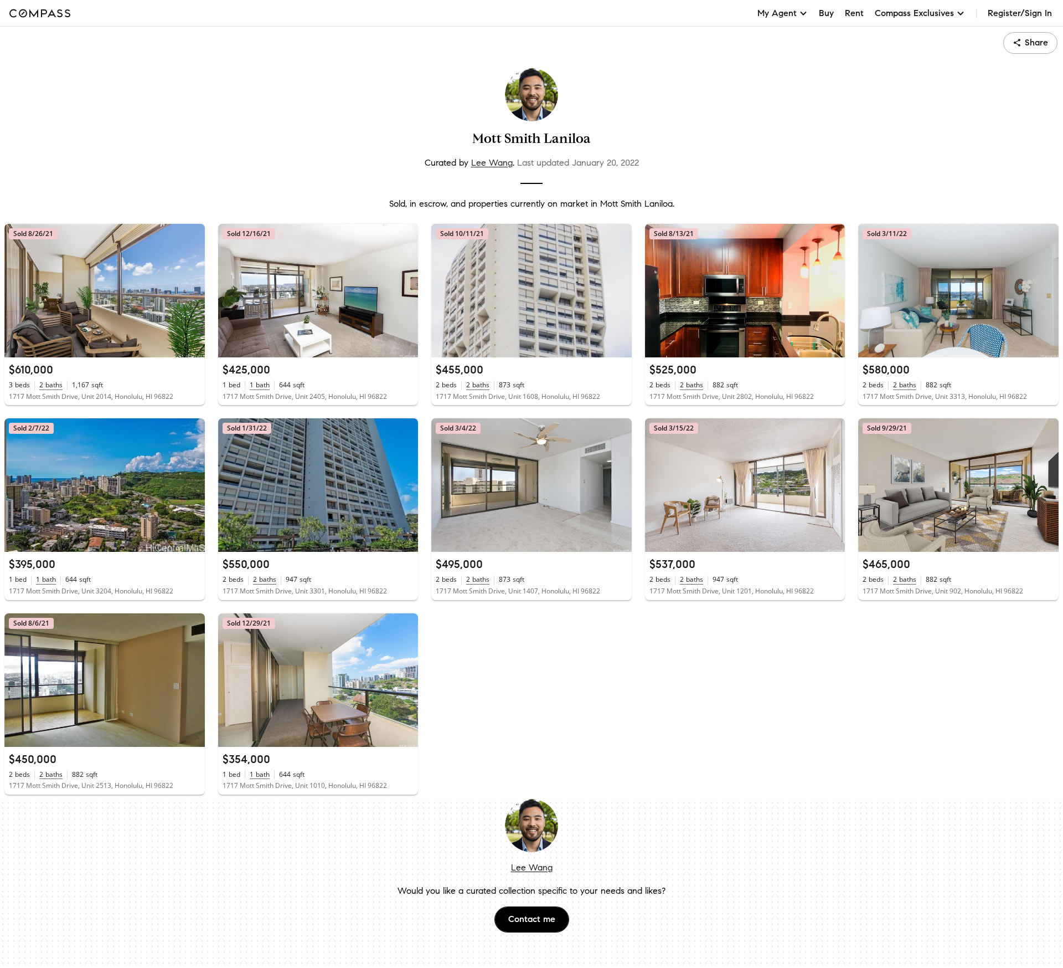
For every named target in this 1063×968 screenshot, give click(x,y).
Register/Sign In (1020, 13)
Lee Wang (492, 162)
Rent (854, 13)
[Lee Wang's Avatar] (531, 94)
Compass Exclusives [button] (914, 13)
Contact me (531, 919)
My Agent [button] (777, 13)
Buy (826, 13)
